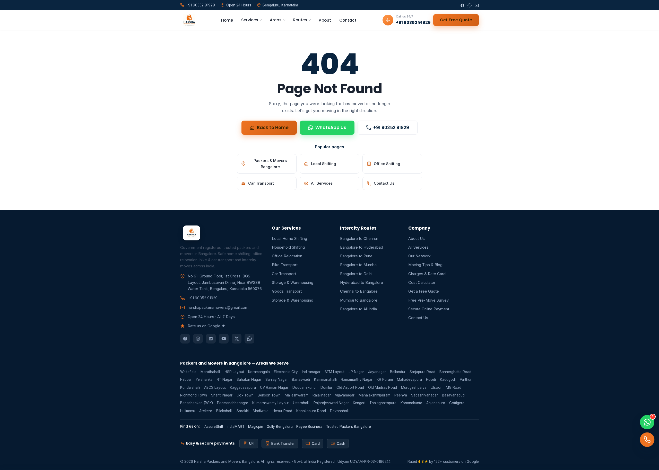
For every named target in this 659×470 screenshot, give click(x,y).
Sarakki (243, 411)
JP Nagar (356, 372)
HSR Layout (234, 372)
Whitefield (188, 372)
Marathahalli (211, 372)
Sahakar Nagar (249, 379)
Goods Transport (287, 291)
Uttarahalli (301, 403)
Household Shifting (288, 247)
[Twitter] (236, 339)
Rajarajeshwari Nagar (331, 403)
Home (227, 20)
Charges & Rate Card (427, 274)
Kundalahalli (190, 387)
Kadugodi (448, 379)
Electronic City (286, 372)
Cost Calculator (421, 282)
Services (249, 20)
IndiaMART (236, 426)
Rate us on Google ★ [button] (206, 326)
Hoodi (431, 379)
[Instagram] (198, 339)
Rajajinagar (322, 395)
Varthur (466, 379)
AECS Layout (215, 387)
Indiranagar (311, 372)
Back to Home (273, 127)
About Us (416, 238)
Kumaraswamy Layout (270, 403)
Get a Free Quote (423, 291)
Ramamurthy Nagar (356, 379)
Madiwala (260, 411)
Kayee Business (309, 426)
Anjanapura (435, 403)
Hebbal (186, 379)
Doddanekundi (304, 387)
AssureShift (213, 426)
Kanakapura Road (311, 411)
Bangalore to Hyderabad (361, 247)
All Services (322, 183)
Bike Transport (285, 265)
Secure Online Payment (428, 309)
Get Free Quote (456, 20)
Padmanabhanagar (232, 403)
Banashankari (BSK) (196, 403)
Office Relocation (287, 256)
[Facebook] (462, 5)
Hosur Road (282, 411)
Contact (348, 20)
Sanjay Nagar (276, 379)
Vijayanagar (344, 395)
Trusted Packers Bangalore (348, 426)
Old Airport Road (350, 387)
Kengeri (359, 403)
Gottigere (456, 403)
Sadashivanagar (424, 395)
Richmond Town (193, 395)
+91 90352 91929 (391, 127)
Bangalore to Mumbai (358, 265)
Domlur (326, 387)
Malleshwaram (296, 395)
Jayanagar (377, 372)
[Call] (647, 439)
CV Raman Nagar (274, 387)
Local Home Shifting (289, 238)
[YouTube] (224, 339)
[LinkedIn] (211, 339)
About (325, 20)
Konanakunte (411, 403)
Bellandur (397, 372)
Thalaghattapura (382, 403)
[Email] (477, 5)
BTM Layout (334, 372)
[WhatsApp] (469, 5)
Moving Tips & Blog (425, 265)
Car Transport (261, 183)
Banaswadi (301, 379)
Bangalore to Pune (356, 256)
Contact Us (384, 183)
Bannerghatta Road (455, 372)
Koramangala (259, 372)
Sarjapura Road (422, 372)
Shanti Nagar (221, 395)
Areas (276, 20)
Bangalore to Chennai (359, 238)
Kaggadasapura (243, 387)
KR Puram (385, 379)
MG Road (453, 387)
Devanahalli (339, 411)
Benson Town (269, 395)
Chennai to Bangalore (359, 291)
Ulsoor (436, 387)
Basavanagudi (453, 395)
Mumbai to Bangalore (358, 300)
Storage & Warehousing (292, 282)
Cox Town (245, 395)
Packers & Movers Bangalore (270, 163)
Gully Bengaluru (280, 426)
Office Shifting (387, 163)
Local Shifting (323, 163)
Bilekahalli (224, 411)
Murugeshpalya (414, 387)
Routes (300, 20)
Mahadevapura (409, 379)
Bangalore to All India (358, 309)
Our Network (419, 256)
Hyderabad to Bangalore (361, 282)
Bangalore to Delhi (356, 274)
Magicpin (255, 426)
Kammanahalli (325, 379)
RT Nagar (224, 379)
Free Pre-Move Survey (428, 300)
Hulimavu (187, 411)
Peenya (400, 395)
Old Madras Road (382, 387)
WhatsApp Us (330, 127)
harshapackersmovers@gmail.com (218, 307)
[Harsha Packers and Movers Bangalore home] (187, 20)
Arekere (205, 411)
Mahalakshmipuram (374, 395)
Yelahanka (204, 379)
